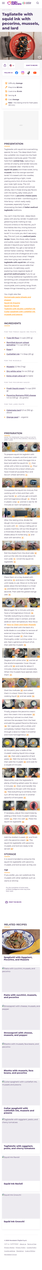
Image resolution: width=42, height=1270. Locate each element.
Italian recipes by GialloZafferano (19, 3)
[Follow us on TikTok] (29, 73)
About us (23, 1244)
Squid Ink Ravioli (11, 306)
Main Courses (6, 10)
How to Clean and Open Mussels (21, 624)
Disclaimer (20, 1251)
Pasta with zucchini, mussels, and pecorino (20, 996)
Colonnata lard (14, 410)
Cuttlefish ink (13, 354)
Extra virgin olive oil (16, 376)
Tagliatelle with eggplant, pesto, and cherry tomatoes (19, 1147)
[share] (5, 65)
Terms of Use (31, 1244)
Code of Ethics (30, 1251)
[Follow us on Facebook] (17, 73)
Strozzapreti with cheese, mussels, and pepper (18, 1034)
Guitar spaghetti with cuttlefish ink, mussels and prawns (19, 1110)
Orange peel (12, 417)
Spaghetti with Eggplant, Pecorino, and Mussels (18, 958)
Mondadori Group (10, 1254)
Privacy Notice (9, 1247)
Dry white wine (14, 371)
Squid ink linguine (12, 303)
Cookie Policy (31, 1247)
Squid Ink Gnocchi (14, 1221)
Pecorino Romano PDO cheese (21, 395)
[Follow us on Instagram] (23, 73)
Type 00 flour (13, 338)
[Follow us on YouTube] (35, 73)
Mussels (10, 367)
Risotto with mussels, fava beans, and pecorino (18, 1071)
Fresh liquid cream (16, 388)
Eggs (9, 349)
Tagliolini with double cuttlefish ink (19, 309)
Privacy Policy (21, 1247)
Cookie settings (9, 1251)
